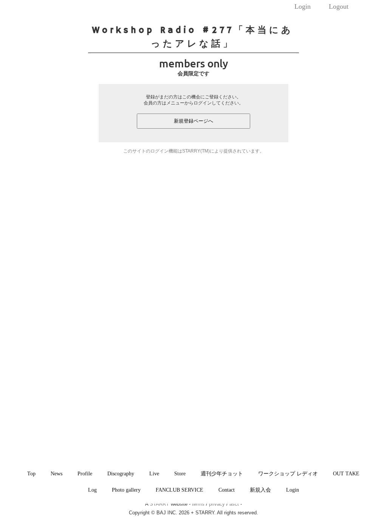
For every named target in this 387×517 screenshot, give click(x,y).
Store (180, 473)
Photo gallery (126, 490)
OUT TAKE (346, 473)
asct (234, 504)
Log (92, 490)
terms (198, 504)
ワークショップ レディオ (288, 473)
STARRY (159, 504)
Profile (84, 473)
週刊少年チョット (222, 473)
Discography (120, 473)
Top (31, 473)
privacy (217, 504)
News (56, 473)
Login (302, 6)
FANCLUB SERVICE (179, 490)
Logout (338, 6)
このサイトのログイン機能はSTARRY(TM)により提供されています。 (193, 151)
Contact (226, 490)
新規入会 (260, 490)
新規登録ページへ (193, 121)
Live (154, 473)
